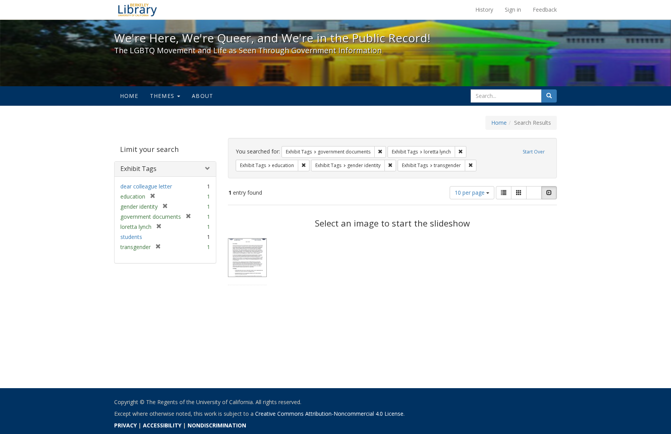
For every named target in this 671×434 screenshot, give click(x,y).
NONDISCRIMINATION (217, 425)
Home (129, 95)
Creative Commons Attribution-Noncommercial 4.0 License (329, 413)
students (131, 237)
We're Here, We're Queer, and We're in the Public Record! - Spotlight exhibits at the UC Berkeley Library (137, 9)
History (484, 9)
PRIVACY (125, 425)
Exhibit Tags (138, 168)
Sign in (513, 9)
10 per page (470, 192)
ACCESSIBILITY (162, 425)
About (202, 95)
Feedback (545, 9)
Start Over (534, 151)
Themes (163, 95)
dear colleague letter (146, 186)
